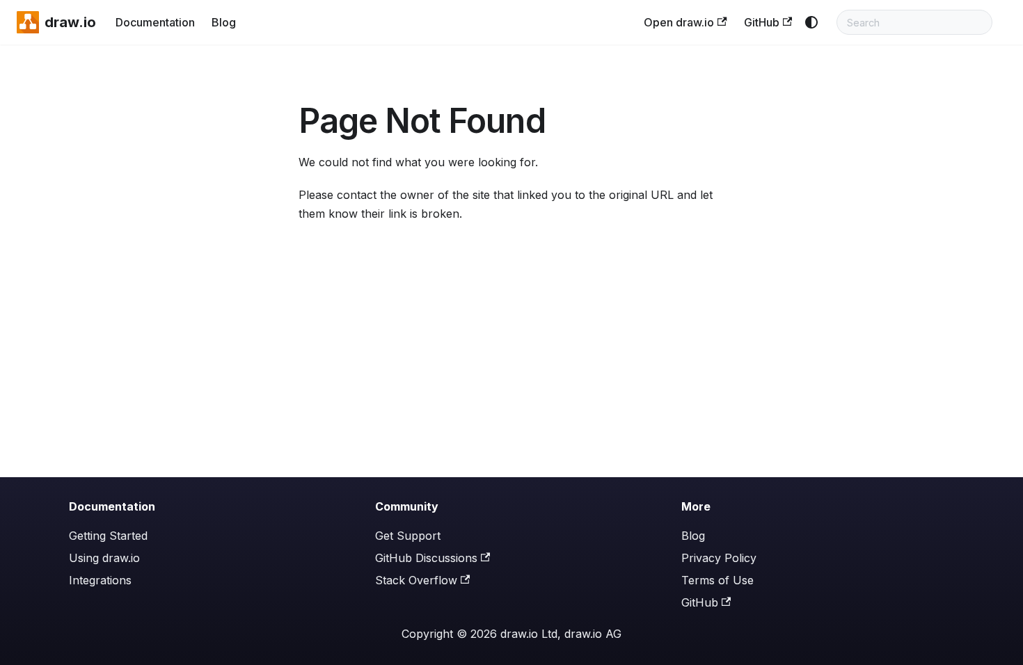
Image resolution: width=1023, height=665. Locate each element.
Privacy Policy (718, 558)
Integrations (100, 580)
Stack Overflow (416, 580)
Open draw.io (679, 22)
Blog (224, 22)
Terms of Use (717, 580)
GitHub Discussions (426, 558)
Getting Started (108, 536)
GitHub (761, 22)
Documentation (155, 22)
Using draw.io (104, 558)
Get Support (408, 536)
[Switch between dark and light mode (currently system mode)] (811, 22)
